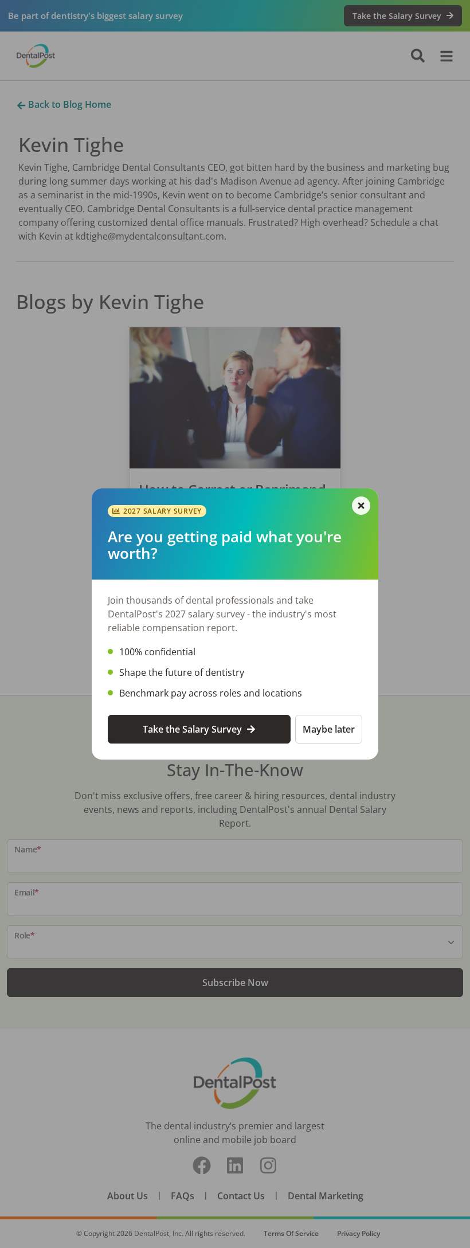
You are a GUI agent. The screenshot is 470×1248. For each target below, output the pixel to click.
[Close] (361, 505)
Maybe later (329, 729)
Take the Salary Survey (192, 729)
